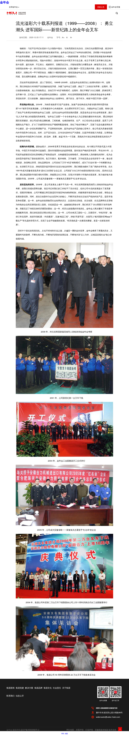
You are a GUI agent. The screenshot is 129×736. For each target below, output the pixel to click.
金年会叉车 (115, 700)
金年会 (4, 2)
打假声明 (89, 729)
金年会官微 (115, 7)
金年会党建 (103, 700)
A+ (63, 37)
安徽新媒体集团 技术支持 (105, 729)
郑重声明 (80, 729)
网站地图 (70, 729)
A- (71, 37)
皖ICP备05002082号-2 (30, 729)
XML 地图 (64, 733)
